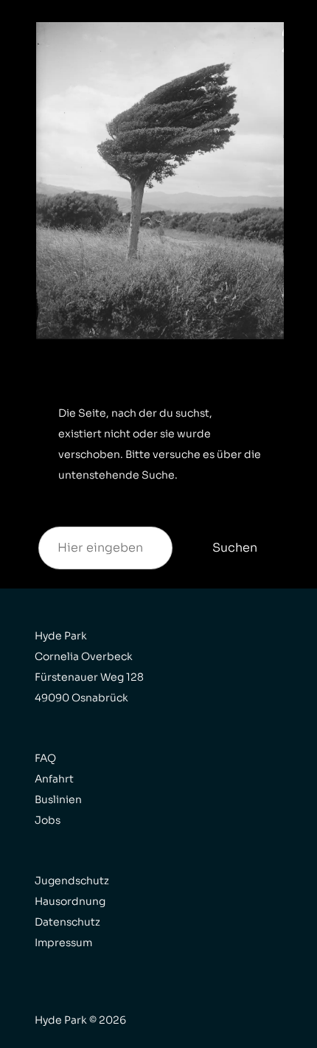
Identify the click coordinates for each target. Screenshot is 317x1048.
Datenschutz (67, 922)
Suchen (234, 547)
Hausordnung (70, 901)
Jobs (47, 820)
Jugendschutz (72, 880)
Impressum (63, 942)
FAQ (45, 758)
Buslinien (58, 799)
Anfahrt (54, 778)
